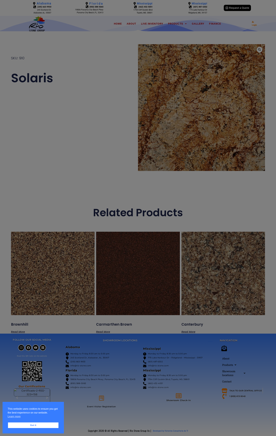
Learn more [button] (14, 416)
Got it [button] (33, 425)
